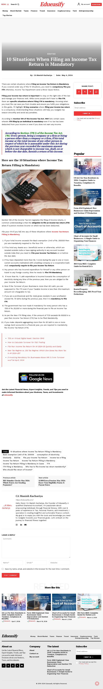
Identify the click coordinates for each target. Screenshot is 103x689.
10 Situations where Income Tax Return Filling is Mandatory (35, 452)
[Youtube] (22, 666)
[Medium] (25, 524)
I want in (86, 113)
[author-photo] (6, 621)
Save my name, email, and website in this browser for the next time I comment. (37, 569)
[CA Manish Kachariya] (8, 510)
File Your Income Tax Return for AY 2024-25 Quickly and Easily (34, 346)
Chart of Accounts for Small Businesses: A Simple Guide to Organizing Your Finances (87, 238)
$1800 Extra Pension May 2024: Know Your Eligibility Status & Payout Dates (52, 483)
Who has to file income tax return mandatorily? (45, 467)
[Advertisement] (36, 424)
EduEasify (7, 458)
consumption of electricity (48, 455)
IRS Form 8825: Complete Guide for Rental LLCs (85, 265)
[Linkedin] (21, 524)
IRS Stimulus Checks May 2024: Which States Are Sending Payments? (16, 483)
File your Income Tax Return (35, 458)
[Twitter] (84, 91)
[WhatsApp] (96, 91)
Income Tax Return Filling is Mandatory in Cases (23, 464)
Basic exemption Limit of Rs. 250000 (18, 455)
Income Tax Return (11, 461)
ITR (48, 464)
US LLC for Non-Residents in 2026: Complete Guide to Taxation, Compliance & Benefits (86, 181)
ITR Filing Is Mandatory (13, 467)
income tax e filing (58, 458)
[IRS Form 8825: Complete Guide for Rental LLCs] (87, 253)
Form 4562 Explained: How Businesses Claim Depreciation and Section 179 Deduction (87, 210)
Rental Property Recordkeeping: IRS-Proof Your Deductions (87, 291)
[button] (15, 4)
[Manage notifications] (97, 683)
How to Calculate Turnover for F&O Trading (26, 342)
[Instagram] (17, 524)
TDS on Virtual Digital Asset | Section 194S (26, 338)
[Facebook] (78, 91)
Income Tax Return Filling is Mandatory (38, 461)
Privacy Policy (83, 664)
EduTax (51, 54)
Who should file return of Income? (18, 470)
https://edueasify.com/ (24, 500)
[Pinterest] (90, 91)
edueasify (8, 395)
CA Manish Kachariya (43, 75)
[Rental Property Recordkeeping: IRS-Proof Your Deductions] (87, 278)
